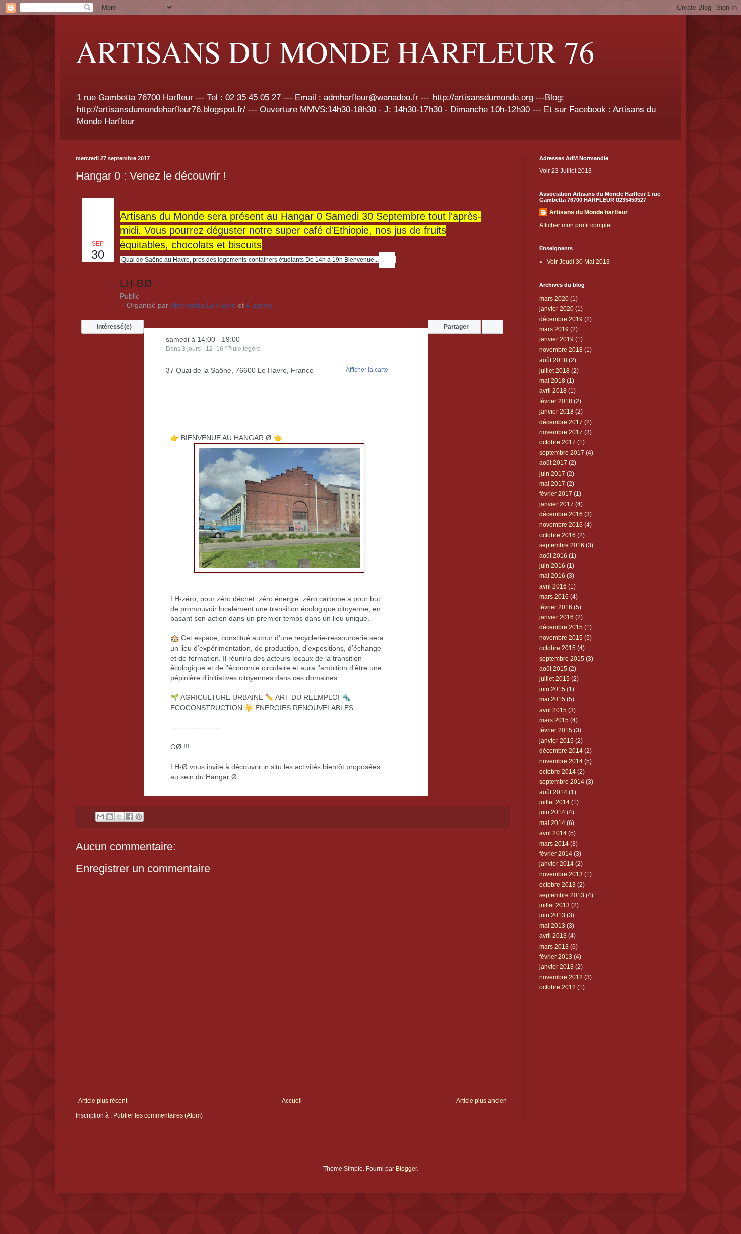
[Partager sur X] (119, 817)
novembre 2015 (561, 637)
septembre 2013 (561, 895)
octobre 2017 (557, 442)
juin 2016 (552, 565)
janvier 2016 (556, 617)
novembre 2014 (561, 761)
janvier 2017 (556, 504)
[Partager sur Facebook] (129, 817)
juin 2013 (552, 915)
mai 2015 (552, 699)
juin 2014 (552, 812)
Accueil (292, 1100)
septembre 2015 (561, 658)
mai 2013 (552, 925)
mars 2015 (554, 720)
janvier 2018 (556, 411)
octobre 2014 (557, 771)
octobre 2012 (557, 987)
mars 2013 (554, 946)
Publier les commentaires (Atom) (158, 1115)
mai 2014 (552, 823)
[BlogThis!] (110, 817)
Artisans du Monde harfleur (588, 212)
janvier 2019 (556, 339)
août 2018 (553, 360)
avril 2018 (553, 390)
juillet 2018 (554, 370)
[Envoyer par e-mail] (100, 817)
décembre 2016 (561, 514)
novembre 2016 (561, 524)
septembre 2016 (561, 545)
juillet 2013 (554, 905)
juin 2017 (552, 473)
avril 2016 (553, 586)
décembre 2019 (561, 319)
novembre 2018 (561, 350)
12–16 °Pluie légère (233, 348)
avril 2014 (553, 833)
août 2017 (553, 462)
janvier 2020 (556, 308)
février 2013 (555, 956)
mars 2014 (554, 843)
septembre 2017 (561, 452)
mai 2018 (552, 380)
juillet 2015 (554, 678)
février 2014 (555, 853)
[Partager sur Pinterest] (139, 817)
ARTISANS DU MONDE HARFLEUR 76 (335, 51)
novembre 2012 (561, 977)
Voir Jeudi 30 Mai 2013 (578, 261)
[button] (112, 327)
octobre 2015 (557, 648)
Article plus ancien (481, 1100)
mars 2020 (554, 298)
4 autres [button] (259, 305)
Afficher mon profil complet (575, 225)
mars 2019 (554, 329)
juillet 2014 (554, 802)
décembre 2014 (561, 750)
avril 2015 (553, 710)
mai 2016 (552, 575)
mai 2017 (552, 483)
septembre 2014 (561, 781)
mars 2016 (554, 596)
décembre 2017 (561, 422)
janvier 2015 (556, 740)
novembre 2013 (561, 874)
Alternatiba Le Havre (203, 305)
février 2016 (555, 607)
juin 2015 (552, 689)
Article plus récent (102, 1100)
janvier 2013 (556, 966)
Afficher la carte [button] (367, 369)
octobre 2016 (557, 535)
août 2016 (553, 555)
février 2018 (555, 401)
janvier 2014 (556, 863)
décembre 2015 (561, 627)
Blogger (406, 1168)
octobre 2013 (557, 884)
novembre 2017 (561, 432)
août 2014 (553, 792)
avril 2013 (553, 935)
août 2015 (553, 668)
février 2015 (555, 730)
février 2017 (555, 493)
